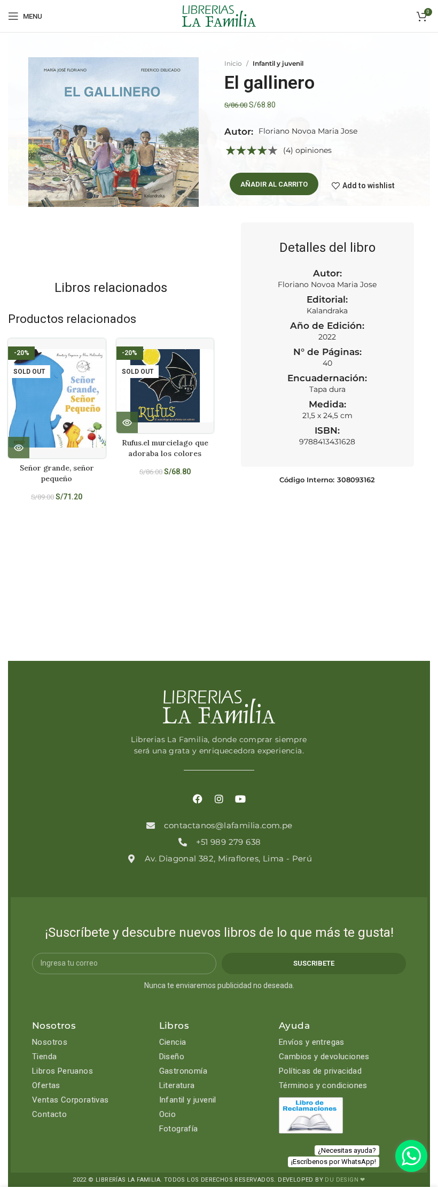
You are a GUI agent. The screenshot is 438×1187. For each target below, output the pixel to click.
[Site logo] (219, 15)
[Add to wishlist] (101, 356)
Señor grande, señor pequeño (57, 473)
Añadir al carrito (274, 184)
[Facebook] (197, 798)
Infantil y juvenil (278, 63)
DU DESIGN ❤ (345, 1179)
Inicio (233, 63)
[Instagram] (219, 798)
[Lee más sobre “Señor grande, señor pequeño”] (18, 447)
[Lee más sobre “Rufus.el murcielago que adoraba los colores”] (127, 422)
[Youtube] (240, 798)
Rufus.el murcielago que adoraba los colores (165, 448)
